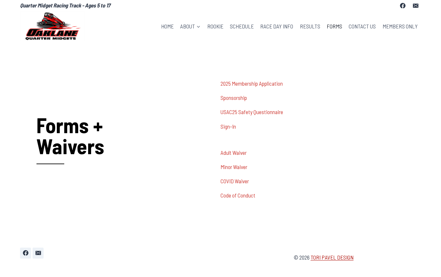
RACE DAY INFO (276, 26)
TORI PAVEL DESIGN (332, 257)
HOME (167, 26)
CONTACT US (362, 26)
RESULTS (310, 26)
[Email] (415, 5)
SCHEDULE (242, 26)
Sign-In (229, 126)
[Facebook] (402, 5)
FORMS (334, 26)
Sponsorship (234, 97)
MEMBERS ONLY (400, 26)
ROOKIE (215, 26)
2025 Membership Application (252, 83)
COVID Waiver (235, 181)
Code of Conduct (238, 195)
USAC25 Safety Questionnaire (252, 112)
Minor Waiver (234, 167)
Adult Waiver (234, 152)
